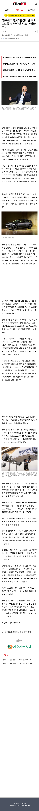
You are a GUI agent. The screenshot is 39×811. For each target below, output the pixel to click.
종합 (6, 10)
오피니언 (31, 10)
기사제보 (16, 803)
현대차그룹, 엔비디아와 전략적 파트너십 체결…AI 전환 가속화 (19, 659)
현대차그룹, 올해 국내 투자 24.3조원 (17, 663)
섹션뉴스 (19, 10)
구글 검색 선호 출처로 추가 (12, 38)
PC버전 (24, 803)
